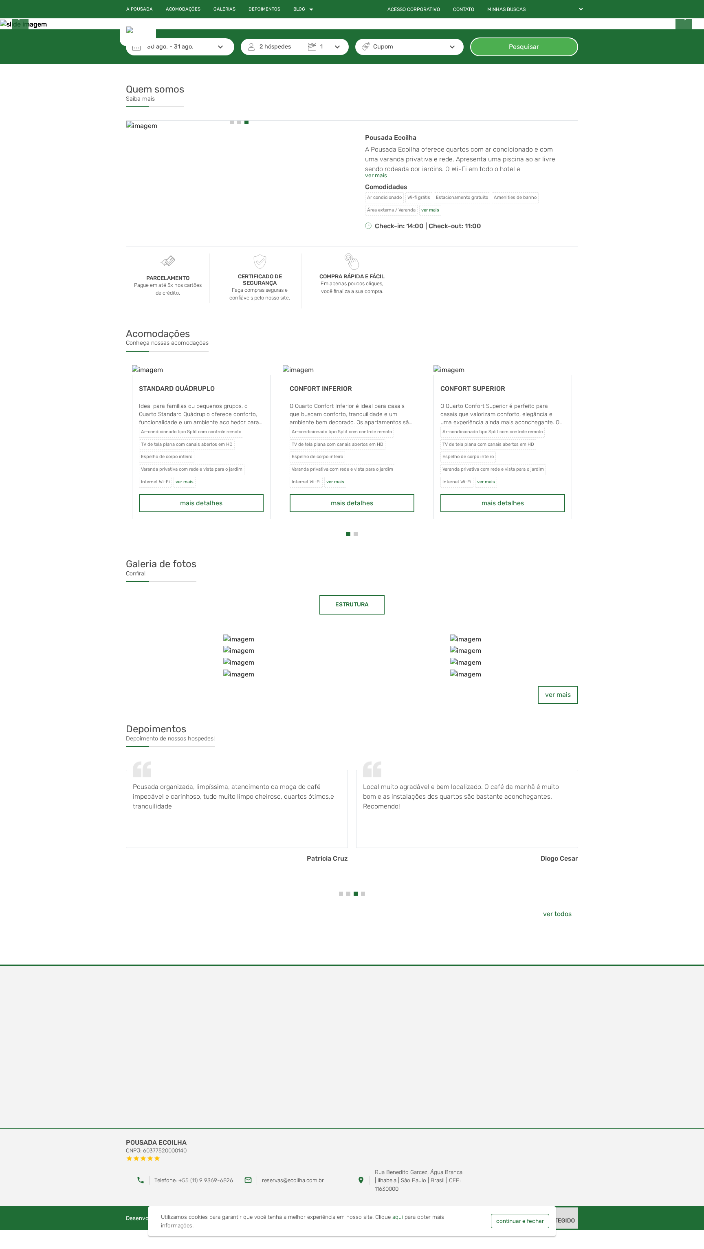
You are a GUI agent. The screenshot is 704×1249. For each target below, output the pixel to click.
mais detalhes (201, 503)
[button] (232, 122)
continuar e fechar (520, 1221)
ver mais (558, 694)
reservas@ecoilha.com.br (293, 1180)
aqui (397, 1217)
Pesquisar (524, 47)
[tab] (352, 605)
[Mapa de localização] (352, 1047)
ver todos (557, 914)
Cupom (383, 46)
